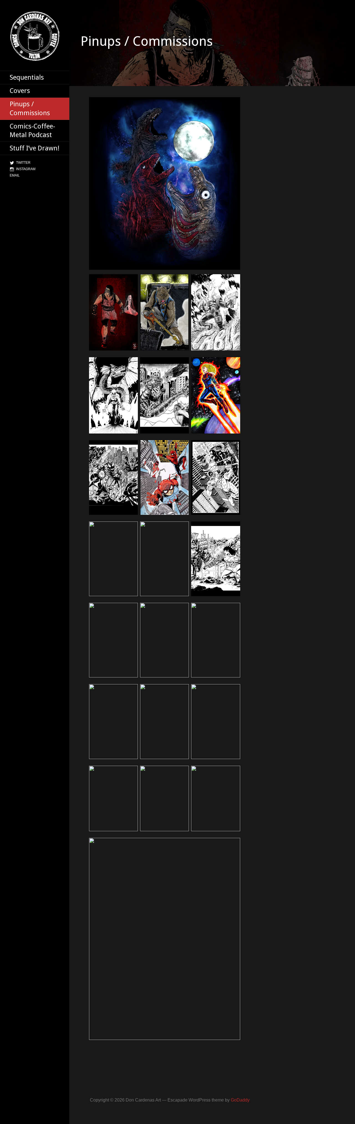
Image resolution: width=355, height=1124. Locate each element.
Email (15, 175)
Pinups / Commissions (30, 108)
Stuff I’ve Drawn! (34, 148)
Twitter (23, 163)
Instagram (26, 169)
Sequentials (27, 77)
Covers (20, 91)
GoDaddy (240, 1100)
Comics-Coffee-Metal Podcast (32, 130)
